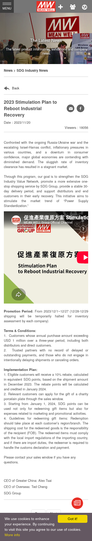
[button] (80, 108)
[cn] (84, 6)
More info (12, 535)
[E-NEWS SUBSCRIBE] (77, 503)
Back (15, 88)
